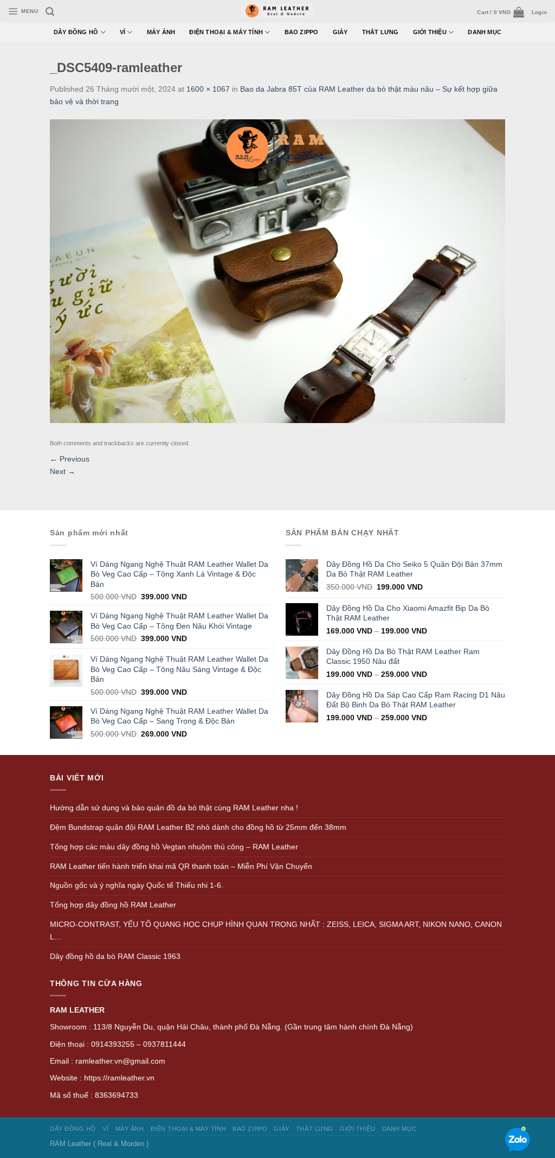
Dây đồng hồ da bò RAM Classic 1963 (115, 956)
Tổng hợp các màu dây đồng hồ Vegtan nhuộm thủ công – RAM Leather (174, 846)
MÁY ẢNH (161, 32)
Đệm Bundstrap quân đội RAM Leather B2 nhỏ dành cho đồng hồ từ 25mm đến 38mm (198, 827)
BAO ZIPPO (302, 32)
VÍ (122, 32)
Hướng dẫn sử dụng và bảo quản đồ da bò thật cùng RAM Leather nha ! (174, 807)
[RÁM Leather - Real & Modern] (278, 11)
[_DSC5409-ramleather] (277, 270)
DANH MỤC (484, 32)
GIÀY (340, 32)
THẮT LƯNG (380, 32)
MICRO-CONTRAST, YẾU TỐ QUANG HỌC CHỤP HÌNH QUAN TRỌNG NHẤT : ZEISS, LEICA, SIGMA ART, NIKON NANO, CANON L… (276, 930)
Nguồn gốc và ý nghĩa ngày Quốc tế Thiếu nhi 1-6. (136, 885)
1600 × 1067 (208, 89)
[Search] (50, 11)
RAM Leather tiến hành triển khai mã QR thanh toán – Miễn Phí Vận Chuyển (181, 866)
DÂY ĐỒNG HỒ (76, 32)
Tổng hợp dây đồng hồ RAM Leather (113, 904)
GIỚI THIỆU (430, 32)
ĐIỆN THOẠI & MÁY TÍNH (226, 32)
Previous (69, 459)
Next (62, 471)
